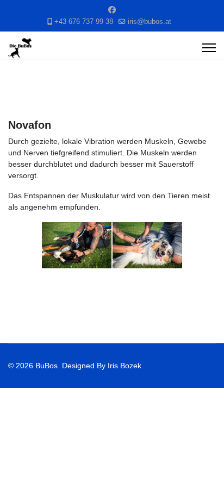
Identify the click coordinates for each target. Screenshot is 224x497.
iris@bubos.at (149, 22)
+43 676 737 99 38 (83, 22)
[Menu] (209, 48)
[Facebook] (112, 9)
